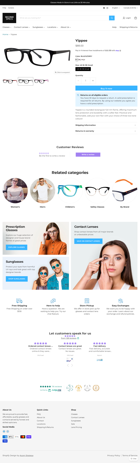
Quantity (79, 75)
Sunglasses (38, 27)
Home (5, 34)
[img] (70, 336)
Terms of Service (129, 455)
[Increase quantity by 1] (93, 80)
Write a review (88, 155)
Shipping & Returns (128, 27)
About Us (65, 27)
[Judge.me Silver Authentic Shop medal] (87, 388)
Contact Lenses (21, 27)
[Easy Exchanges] (120, 306)
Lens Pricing (76, 427)
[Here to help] (53, 306)
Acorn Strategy (26, 455)
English (115, 8)
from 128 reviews (68, 338)
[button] (68, 365)
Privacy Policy (113, 455)
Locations (52, 27)
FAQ (4, 8)
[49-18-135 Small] (83, 71)
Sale (73, 424)
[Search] (112, 18)
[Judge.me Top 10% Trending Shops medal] (96, 388)
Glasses (6, 27)
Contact (40, 421)
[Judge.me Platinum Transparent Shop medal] (70, 388)
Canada (130, 8)
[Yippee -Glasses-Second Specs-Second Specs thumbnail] (9, 81)
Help (114, 27)
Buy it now (106, 88)
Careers (11, 8)
